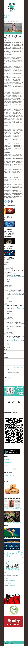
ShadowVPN (6, 459)
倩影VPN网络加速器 (8, 462)
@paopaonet (10, 583)
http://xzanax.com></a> (17, 325)
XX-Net (5, 464)
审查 (10, 552)
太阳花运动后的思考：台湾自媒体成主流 (12, 522)
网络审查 (13, 554)
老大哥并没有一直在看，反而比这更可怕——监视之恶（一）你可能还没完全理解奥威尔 (9, 233)
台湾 (8, 552)
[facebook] (16, 402)
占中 (5, 552)
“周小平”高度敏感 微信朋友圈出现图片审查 (13, 508)
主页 (5, 14)
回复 (8, 281)
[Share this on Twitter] (5, 201)
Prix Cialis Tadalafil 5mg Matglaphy (15, 289)
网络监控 (19, 554)
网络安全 (6, 554)
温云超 (5, 21)
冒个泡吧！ (7, 262)
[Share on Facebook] (8, 201)
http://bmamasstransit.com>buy (15, 276)
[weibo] (9, 402)
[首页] (14, 7)
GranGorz (6, 465)
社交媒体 (20, 552)
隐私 (5, 556)
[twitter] (13, 402)
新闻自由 (15, 552)
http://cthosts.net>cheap (13, 340)
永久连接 (5, 269)
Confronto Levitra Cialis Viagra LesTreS (16, 336)
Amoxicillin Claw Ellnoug (12, 321)
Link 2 (14, 447)
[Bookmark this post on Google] (12, 201)
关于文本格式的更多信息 (16, 367)
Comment (6, 357)
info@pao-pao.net (12, 580)
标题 (5, 353)
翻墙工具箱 (7, 17)
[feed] (19, 402)
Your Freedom (7, 461)
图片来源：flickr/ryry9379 (10, 33)
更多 (23, 557)
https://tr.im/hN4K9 (14, 445)
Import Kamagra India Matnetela (14, 305)
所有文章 (7, 16)
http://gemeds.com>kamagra (20, 308)
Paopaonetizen (12, 585)
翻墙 (22, 554)
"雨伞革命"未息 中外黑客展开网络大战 (9, 217)
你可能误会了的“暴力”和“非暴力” (10, 495)
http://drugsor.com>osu (17, 293)
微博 (12, 552)
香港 (8, 556)
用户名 (5, 349)
